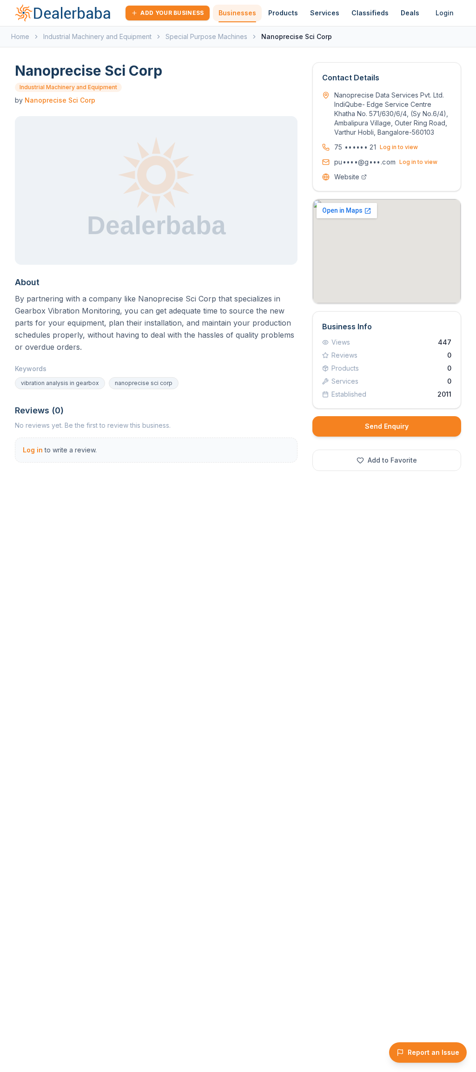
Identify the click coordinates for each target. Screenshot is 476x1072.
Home (20, 36)
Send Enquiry (387, 426)
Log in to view (399, 147)
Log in (33, 450)
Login (445, 13)
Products (283, 13)
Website (346, 177)
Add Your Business (172, 12)
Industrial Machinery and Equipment (97, 36)
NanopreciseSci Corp (60, 100)
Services (324, 13)
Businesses (237, 13)
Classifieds (370, 13)
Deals (410, 13)
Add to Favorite (392, 460)
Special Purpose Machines (206, 36)
